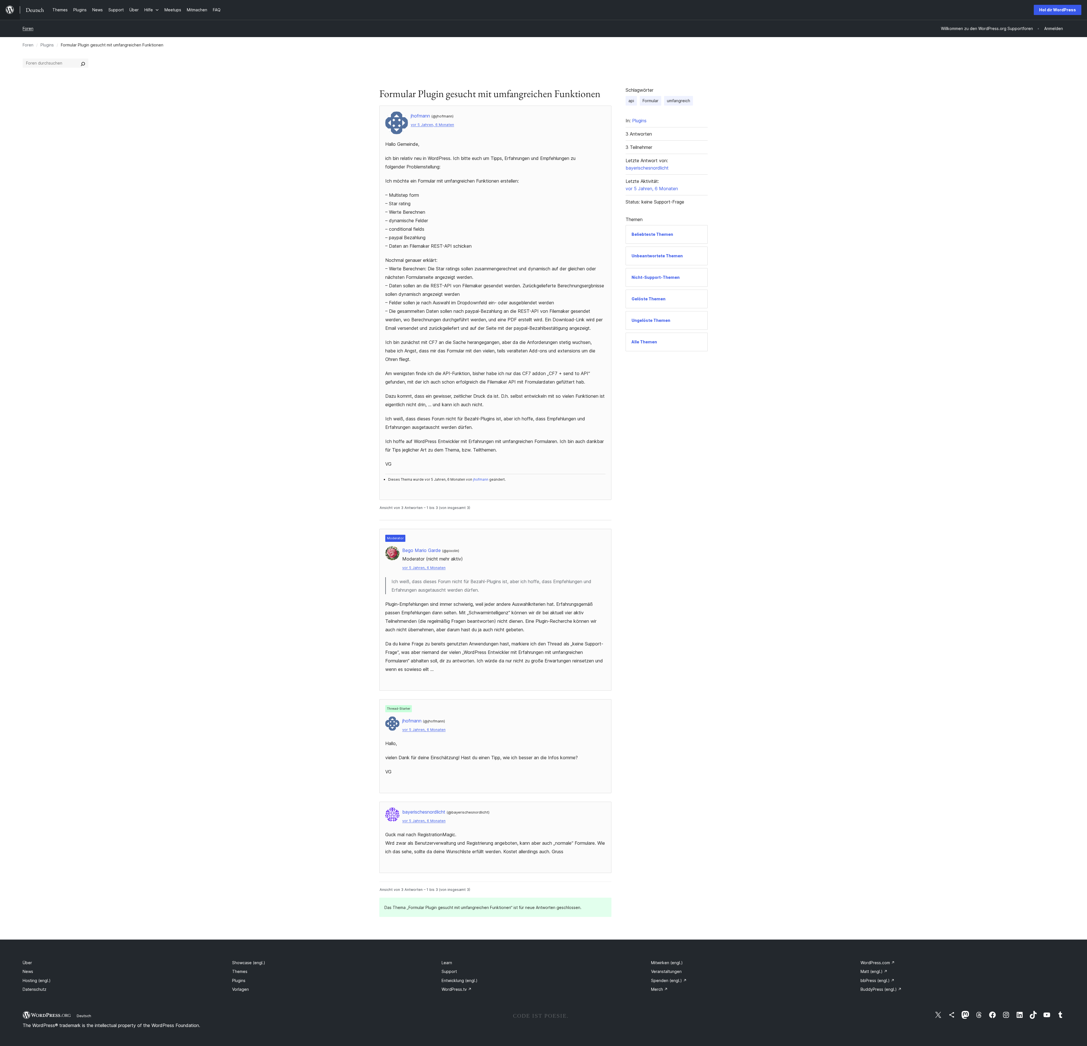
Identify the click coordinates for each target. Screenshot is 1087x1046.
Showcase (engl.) (248, 962)
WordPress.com (878, 962)
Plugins (47, 44)
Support (449, 971)
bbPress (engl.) (878, 980)
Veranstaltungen (666, 971)
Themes (239, 971)
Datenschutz (34, 989)
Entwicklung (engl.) (460, 980)
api (631, 100)
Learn (447, 962)
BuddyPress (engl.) (881, 989)
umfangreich (678, 100)
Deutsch (84, 1015)
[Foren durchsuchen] (83, 63)
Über (27, 962)
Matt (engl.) (874, 971)
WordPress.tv (457, 989)
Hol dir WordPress (1057, 9)
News (28, 971)
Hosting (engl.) (37, 980)
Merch (659, 989)
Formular (650, 100)
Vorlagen (240, 989)
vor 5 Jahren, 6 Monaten (432, 125)
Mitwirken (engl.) (667, 962)
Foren (28, 28)
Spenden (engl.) (669, 980)
